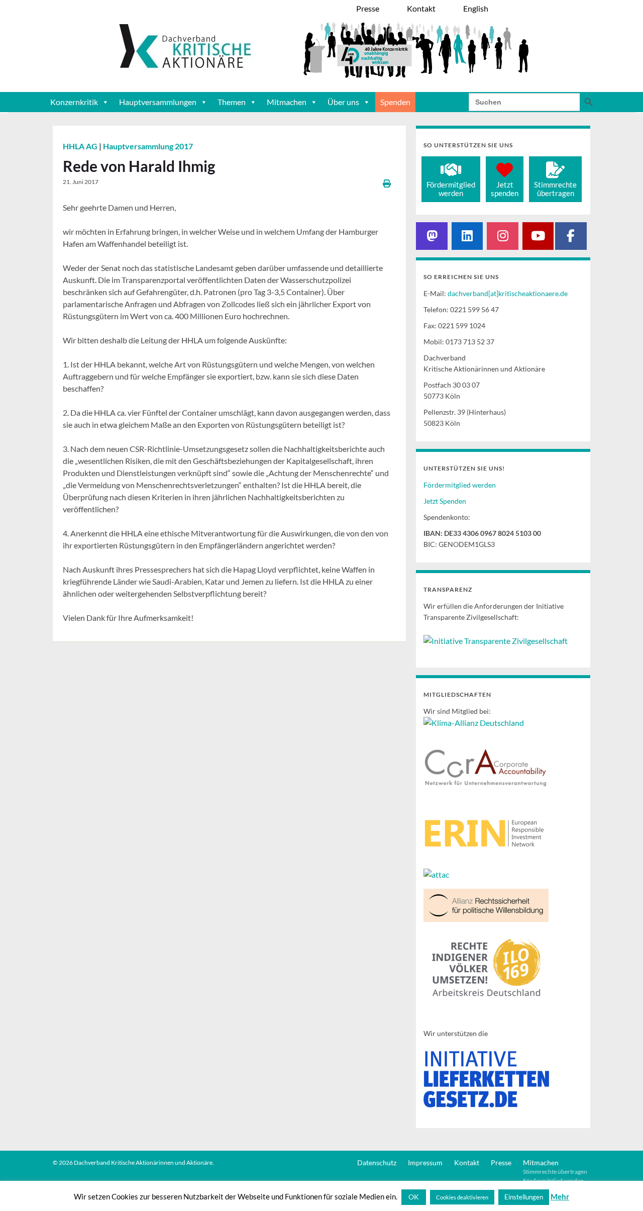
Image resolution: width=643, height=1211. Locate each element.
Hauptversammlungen (157, 102)
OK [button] (413, 1196)
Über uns (343, 102)
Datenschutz (376, 1162)
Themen (232, 102)
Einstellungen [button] (523, 1197)
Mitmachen (286, 102)
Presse (501, 1162)
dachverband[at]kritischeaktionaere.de (508, 293)
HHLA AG (81, 146)
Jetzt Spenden (444, 501)
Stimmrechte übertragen (555, 1171)
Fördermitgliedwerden (450, 189)
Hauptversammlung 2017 (148, 146)
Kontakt (466, 1162)
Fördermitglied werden (459, 485)
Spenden (395, 102)
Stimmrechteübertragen (555, 189)
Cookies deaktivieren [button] (462, 1197)
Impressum (425, 1162)
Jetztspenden (504, 189)
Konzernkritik (74, 102)
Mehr (560, 1196)
